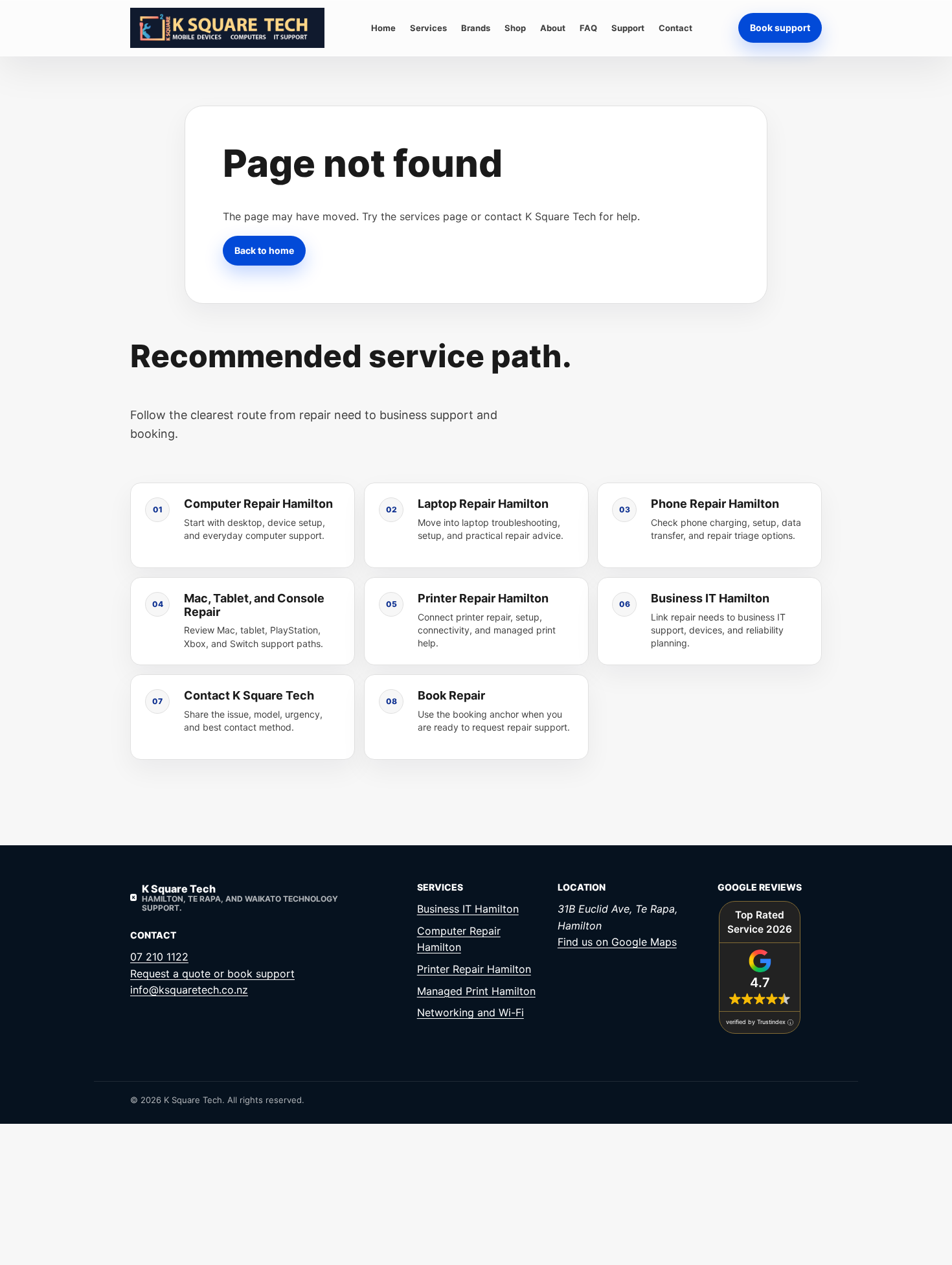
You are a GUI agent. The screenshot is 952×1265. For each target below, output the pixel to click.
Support (627, 28)
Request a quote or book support (212, 973)
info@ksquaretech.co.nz (189, 989)
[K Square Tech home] (227, 28)
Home (383, 28)
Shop (515, 28)
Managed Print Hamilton (476, 991)
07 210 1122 (159, 956)
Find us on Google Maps (617, 941)
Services (428, 28)
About (552, 28)
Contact (675, 28)
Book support (780, 27)
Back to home (264, 249)
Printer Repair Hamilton (474, 969)
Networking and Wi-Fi (470, 1012)
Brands (475, 28)
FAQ (588, 28)
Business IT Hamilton (468, 908)
